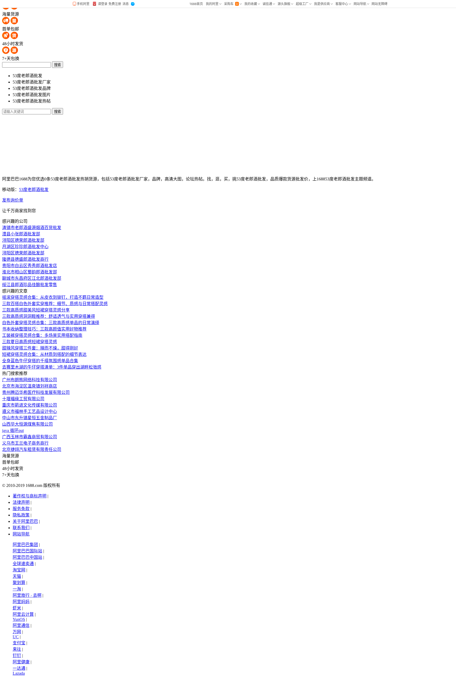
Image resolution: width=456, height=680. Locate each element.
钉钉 (17, 655)
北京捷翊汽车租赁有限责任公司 (31, 449)
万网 (17, 632)
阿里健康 (21, 662)
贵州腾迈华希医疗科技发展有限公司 (36, 392)
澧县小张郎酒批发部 (21, 234)
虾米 (17, 608)
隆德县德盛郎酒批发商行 (25, 259)
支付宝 (19, 643)
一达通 (19, 668)
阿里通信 (21, 625)
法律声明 (21, 502)
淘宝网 (19, 570)
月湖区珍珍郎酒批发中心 (25, 246)
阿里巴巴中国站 (27, 557)
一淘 (17, 589)
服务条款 (21, 508)
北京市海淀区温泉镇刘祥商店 (29, 386)
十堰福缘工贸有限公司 (23, 399)
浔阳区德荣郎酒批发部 (23, 240)
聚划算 (19, 582)
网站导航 (21, 534)
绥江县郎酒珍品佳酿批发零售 (29, 284)
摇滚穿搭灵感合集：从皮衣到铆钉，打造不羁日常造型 (52, 297)
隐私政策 (21, 515)
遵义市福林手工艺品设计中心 (29, 411)
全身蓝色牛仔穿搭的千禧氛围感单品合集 (40, 360)
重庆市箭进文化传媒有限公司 (29, 405)
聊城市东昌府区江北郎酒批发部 (31, 278)
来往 (17, 649)
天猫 (17, 576)
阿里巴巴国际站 (27, 551)
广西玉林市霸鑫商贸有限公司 (29, 437)
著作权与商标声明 (29, 496)
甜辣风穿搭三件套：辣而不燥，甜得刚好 (40, 348)
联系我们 (21, 527)
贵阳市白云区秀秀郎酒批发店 (29, 265)
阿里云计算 (23, 614)
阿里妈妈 (21, 601)
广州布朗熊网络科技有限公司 (29, 380)
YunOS (19, 619)
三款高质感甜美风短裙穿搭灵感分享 (36, 310)
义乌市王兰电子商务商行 (25, 443)
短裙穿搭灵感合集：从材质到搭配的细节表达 (44, 354)
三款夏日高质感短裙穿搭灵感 (29, 341)
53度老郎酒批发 (34, 189)
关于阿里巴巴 (25, 521)
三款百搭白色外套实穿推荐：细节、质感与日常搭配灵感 (55, 303)
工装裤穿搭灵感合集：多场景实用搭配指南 (42, 335)
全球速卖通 (23, 563)
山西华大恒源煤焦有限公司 (27, 424)
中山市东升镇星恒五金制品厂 (29, 418)
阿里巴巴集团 (25, 544)
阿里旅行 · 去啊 (27, 595)
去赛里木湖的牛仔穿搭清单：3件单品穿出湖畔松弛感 (51, 367)
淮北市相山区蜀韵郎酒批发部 (29, 272)
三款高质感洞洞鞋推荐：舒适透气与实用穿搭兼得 (48, 316)
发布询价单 (12, 200)
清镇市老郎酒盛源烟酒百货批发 (31, 227)
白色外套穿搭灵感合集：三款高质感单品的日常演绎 (50, 322)
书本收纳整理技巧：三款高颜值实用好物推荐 (44, 329)
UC (16, 637)
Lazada (19, 673)
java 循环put (13, 430)
